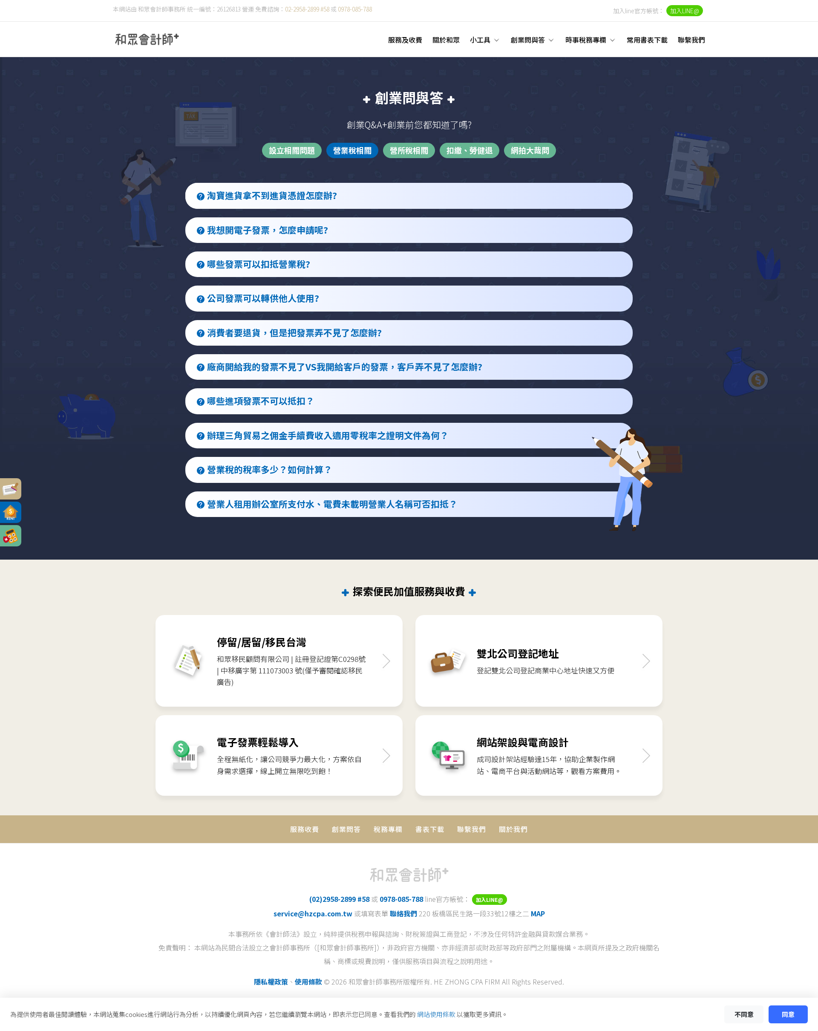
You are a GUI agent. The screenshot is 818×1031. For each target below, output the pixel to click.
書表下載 (429, 829)
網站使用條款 (436, 1014)
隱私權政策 (271, 981)
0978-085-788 (355, 9)
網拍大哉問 (530, 150)
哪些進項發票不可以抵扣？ (260, 400)
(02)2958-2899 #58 (339, 899)
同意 (788, 1014)
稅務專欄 (388, 829)
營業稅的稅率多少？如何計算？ (269, 469)
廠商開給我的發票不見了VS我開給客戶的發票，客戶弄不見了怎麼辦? (344, 366)
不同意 (744, 1014)
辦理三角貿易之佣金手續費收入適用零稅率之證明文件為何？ (328, 435)
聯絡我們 (403, 913)
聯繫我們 (691, 40)
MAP (538, 913)
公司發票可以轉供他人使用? (263, 298)
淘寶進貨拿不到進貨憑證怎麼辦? (272, 195)
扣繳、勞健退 (469, 150)
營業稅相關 (352, 150)
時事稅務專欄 (585, 40)
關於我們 (513, 829)
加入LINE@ (684, 10)
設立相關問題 (292, 150)
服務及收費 (405, 40)
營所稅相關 (409, 150)
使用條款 (308, 981)
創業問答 (346, 829)
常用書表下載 (647, 40)
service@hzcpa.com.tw (313, 913)
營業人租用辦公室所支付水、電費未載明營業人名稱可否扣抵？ (332, 503)
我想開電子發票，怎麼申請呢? (267, 229)
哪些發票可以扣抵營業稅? (258, 263)
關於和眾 (446, 40)
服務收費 (304, 829)
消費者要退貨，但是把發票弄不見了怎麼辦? (294, 332)
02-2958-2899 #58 (307, 9)
